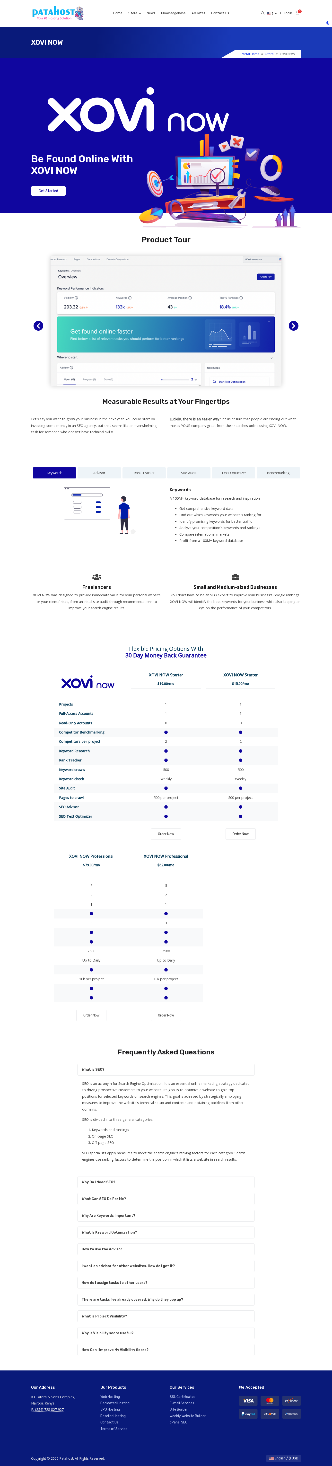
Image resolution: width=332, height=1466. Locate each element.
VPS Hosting (110, 1409)
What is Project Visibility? (104, 1316)
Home (117, 13)
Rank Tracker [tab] (144, 472)
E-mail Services (182, 1403)
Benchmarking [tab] (278, 472)
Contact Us (220, 13)
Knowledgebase (173, 13)
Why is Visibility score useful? (107, 1333)
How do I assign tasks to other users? (114, 1283)
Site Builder (179, 1409)
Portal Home (250, 54)
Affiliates (198, 13)
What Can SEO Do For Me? (104, 1199)
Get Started (48, 191)
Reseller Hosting (113, 1416)
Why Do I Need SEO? (98, 1182)
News (151, 13)
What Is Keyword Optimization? (109, 1232)
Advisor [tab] (99, 472)
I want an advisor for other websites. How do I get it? (128, 1266)
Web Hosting (110, 1397)
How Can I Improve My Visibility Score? (115, 1350)
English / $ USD (286, 1458)
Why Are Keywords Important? (108, 1216)
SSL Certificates (182, 1397)
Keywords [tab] (54, 472)
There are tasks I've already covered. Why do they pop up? (132, 1300)
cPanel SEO (178, 1422)
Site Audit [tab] (189, 472)
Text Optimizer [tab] (233, 472)
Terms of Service (113, 1429)
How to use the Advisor (102, 1249)
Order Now (166, 834)
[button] (38, 326)
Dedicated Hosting (115, 1403)
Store (133, 13)
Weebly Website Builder (188, 1416)
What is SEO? (93, 1070)
